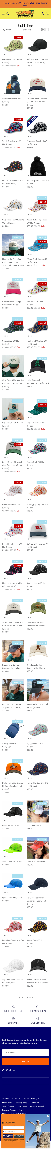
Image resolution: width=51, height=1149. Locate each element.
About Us (5, 1098)
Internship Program (9, 1110)
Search (21, 1110)
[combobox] (5, 1131)
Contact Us (16, 1098)
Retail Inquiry (22, 1106)
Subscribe (25, 1061)
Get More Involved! (37, 1106)
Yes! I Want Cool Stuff (8, 1136)
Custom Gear (35, 1102)
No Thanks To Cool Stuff (19, 1136)
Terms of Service (8, 1106)
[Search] (9, 14)
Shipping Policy (21, 1102)
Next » (30, 997)
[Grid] (43, 29)
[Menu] (3, 14)
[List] (47, 29)
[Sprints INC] (25, 14)
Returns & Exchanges (31, 1098)
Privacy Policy (7, 1102)
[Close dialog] (48, 1116)
